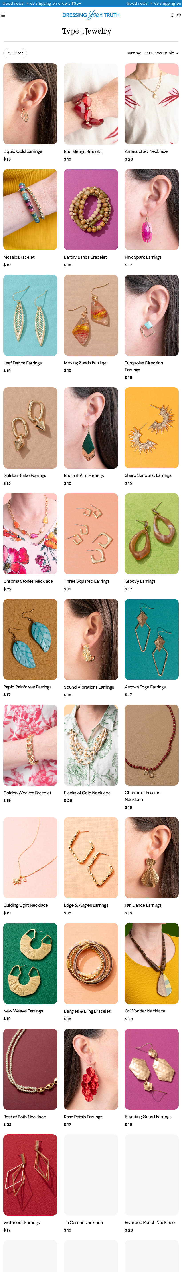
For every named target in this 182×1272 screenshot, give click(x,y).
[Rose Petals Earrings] (91, 1069)
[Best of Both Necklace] (30, 1069)
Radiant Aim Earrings (84, 475)
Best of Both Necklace (24, 1117)
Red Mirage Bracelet (83, 151)
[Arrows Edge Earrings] (152, 639)
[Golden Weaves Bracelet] (30, 745)
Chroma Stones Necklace (28, 581)
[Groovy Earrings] (152, 533)
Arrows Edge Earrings (145, 687)
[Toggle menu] (3, 15)
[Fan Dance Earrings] (152, 857)
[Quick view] (51, 73)
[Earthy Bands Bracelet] (91, 209)
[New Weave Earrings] (30, 963)
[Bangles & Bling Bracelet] (91, 963)
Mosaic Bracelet (18, 257)
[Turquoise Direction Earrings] (152, 315)
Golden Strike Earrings (24, 475)
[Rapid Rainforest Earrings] (30, 639)
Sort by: (133, 53)
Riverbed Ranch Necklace (150, 1222)
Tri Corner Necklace (83, 1222)
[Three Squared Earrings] (91, 533)
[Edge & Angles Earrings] (91, 857)
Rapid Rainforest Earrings (27, 687)
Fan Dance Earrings (143, 905)
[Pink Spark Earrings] (152, 209)
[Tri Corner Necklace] (91, 1175)
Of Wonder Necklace (145, 1011)
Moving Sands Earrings (85, 363)
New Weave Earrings (23, 1011)
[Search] (172, 15)
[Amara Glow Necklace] (152, 104)
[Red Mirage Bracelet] (91, 104)
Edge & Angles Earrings (86, 905)
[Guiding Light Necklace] (30, 857)
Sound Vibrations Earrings (89, 687)
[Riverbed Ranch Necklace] (152, 1175)
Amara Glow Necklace (146, 151)
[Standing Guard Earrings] (152, 1069)
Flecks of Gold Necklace (87, 793)
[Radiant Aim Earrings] (91, 428)
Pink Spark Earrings (143, 257)
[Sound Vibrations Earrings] (91, 639)
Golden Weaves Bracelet (27, 793)
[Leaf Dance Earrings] (30, 315)
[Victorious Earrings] (30, 1175)
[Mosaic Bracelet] (30, 209)
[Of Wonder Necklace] (152, 963)
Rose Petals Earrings (83, 1117)
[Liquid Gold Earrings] (30, 104)
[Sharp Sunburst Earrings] (152, 427)
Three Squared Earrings (86, 581)
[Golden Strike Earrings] (30, 428)
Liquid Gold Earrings (22, 151)
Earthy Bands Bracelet (85, 257)
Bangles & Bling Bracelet (87, 1011)
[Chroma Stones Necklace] (30, 533)
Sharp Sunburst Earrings (148, 475)
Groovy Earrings (140, 581)
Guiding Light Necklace (25, 905)
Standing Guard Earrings (148, 1116)
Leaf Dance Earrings (22, 363)
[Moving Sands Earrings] (91, 315)
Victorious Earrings (21, 1222)
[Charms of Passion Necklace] (152, 745)
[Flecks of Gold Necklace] (91, 745)
